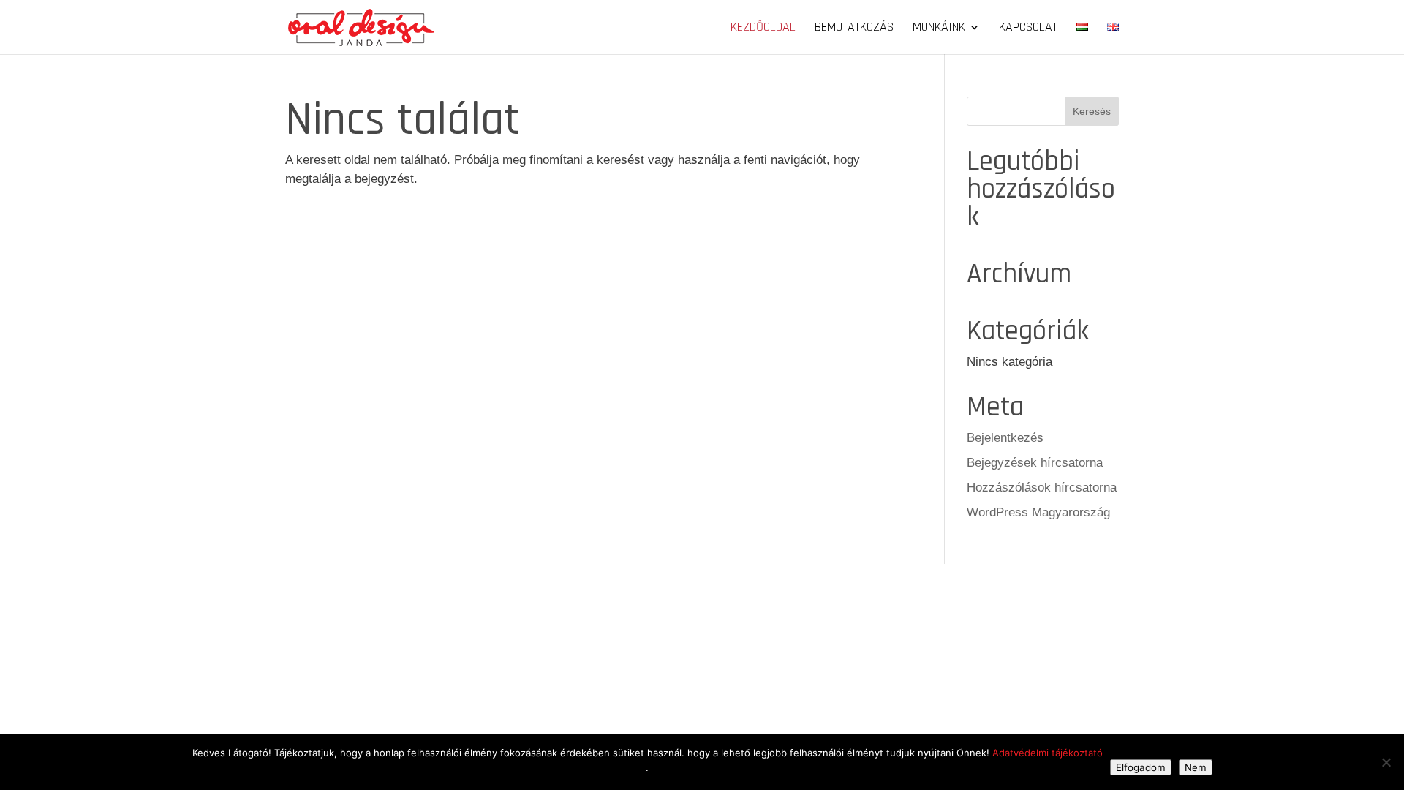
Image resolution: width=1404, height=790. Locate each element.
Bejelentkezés (1005, 438)
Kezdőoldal (763, 28)
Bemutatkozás (854, 28)
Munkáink (939, 28)
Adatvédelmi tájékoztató (1047, 753)
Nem (1196, 767)
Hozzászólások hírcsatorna (1042, 487)
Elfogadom (1141, 767)
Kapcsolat (1028, 28)
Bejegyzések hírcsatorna (1035, 463)
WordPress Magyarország (1038, 512)
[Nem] (1385, 762)
